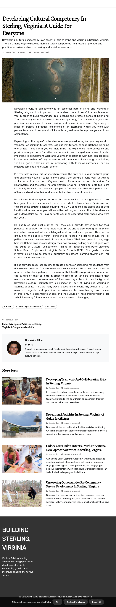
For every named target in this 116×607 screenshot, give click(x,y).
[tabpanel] (55, 80)
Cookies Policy (44, 602)
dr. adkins (8, 306)
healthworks (51, 306)
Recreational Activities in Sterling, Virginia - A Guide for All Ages (75, 416)
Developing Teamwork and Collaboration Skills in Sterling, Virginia (76, 381)
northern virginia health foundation (29, 306)
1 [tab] (55, 98)
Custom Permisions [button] (76, 602)
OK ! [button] (57, 602)
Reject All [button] (96, 602)
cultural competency (40, 108)
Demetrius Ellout (10, 52)
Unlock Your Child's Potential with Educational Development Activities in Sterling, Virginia (76, 448)
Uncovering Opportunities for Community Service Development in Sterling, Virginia (73, 484)
